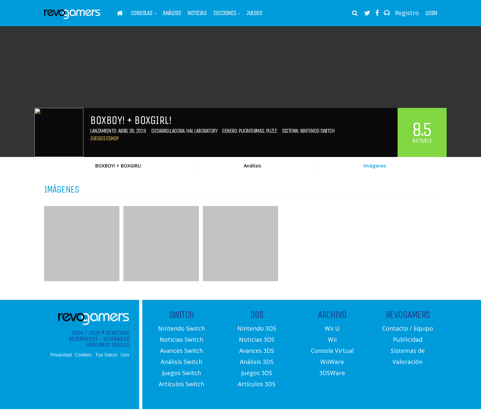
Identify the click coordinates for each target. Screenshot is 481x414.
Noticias (196, 13)
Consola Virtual (332, 350)
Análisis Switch (181, 362)
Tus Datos (106, 355)
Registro (407, 13)
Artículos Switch (181, 384)
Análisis (172, 13)
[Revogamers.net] (72, 18)
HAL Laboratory (201, 130)
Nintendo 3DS (256, 328)
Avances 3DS (256, 350)
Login (431, 13)
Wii (332, 339)
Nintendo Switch (317, 130)
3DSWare (332, 373)
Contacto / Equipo (407, 328)
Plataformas (251, 130)
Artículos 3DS (257, 384)
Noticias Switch (181, 339)
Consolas (141, 13)
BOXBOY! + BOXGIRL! (118, 166)
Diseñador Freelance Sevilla (107, 341)
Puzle (271, 130)
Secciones (224, 13)
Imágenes (375, 166)
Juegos (254, 13)
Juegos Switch (181, 373)
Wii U (332, 328)
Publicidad (407, 339)
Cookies (83, 355)
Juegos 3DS (256, 373)
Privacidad (61, 355)
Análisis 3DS (257, 362)
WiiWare (332, 362)
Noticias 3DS (257, 339)
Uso (125, 355)
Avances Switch (181, 350)
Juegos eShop (104, 138)
